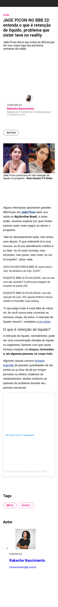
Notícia (11, 133)
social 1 (26, 505)
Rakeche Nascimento (20, 108)
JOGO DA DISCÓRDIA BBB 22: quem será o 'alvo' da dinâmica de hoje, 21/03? (27, 269)
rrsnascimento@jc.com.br (22, 567)
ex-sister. (45, 321)
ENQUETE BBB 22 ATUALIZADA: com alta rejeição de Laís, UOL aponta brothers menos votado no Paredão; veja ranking (28, 297)
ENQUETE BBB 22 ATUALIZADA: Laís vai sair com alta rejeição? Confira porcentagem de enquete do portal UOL (29, 282)
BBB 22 (9, 505)
